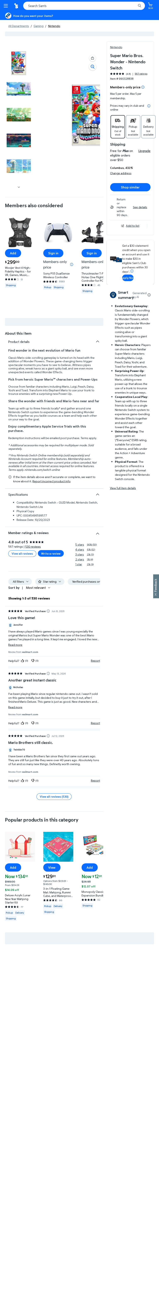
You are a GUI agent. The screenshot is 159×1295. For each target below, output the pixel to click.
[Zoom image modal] (92, 66)
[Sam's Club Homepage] (16, 6)
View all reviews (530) (54, 796)
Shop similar (130, 187)
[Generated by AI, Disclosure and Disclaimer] (149, 295)
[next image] (19, 187)
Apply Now (128, 278)
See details (140, 207)
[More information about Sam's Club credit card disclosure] (132, 271)
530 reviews (33, 546)
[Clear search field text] (134, 6)
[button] (92, 58)
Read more (15, 645)
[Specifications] (97, 494)
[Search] (139, 5)
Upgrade (144, 151)
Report (95, 661)
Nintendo (116, 47)
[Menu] (6, 5)
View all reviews (22, 553)
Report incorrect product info (52, 481)
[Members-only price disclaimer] (71, 264)
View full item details (123, 488)
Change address (120, 173)
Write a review (50, 553)
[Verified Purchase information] (48, 611)
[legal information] (149, 106)
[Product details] (97, 341)
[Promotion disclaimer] (143, 87)
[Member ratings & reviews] (97, 532)
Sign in (53, 253)
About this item (18, 333)
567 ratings (141, 73)
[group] (128, 74)
